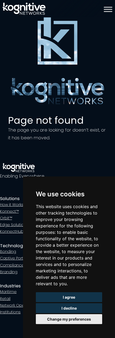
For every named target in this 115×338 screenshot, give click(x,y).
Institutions (10, 312)
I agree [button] (69, 297)
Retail (5, 298)
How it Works (12, 204)
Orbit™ (6, 218)
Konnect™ (9, 211)
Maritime (8, 291)
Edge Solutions (14, 224)
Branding (8, 272)
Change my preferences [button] (69, 319)
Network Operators (18, 305)
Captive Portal (13, 258)
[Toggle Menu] (108, 9)
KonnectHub (12, 231)
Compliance (12, 265)
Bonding (8, 251)
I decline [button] (69, 308)
